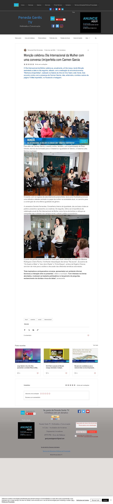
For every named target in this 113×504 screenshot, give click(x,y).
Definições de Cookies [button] (82, 500)
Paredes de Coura (65, 38)
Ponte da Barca (42, 38)
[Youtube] (59, 9)
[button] (96, 38)
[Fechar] (111, 500)
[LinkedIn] (62, 9)
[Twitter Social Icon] (57, 25)
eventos (33, 319)
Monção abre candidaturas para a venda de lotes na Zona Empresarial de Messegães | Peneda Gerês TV (85, 367)
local (26, 319)
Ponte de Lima (53, 38)
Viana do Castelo (77, 38)
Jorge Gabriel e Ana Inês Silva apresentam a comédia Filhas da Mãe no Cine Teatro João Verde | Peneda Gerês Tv (27, 367)
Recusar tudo (95, 500)
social (39, 319)
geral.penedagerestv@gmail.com (54, 439)
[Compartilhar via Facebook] (25, 330)
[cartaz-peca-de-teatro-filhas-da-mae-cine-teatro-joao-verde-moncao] (28, 356)
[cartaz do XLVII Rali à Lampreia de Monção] (56, 356)
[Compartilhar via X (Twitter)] (29, 330)
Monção (26, 324)
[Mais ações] (88, 50)
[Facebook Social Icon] (53, 25)
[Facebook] (50, 9)
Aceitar (105, 500)
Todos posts (18, 38)
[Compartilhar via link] (37, 330)
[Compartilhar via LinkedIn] (33, 330)
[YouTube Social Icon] (87, 411)
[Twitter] (56, 9)
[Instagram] (53, 9)
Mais (87, 38)
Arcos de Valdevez (30, 38)
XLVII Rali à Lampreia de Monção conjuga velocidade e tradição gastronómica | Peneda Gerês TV (55, 367)
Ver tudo (95, 345)
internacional (48, 319)
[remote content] (56, 93)
